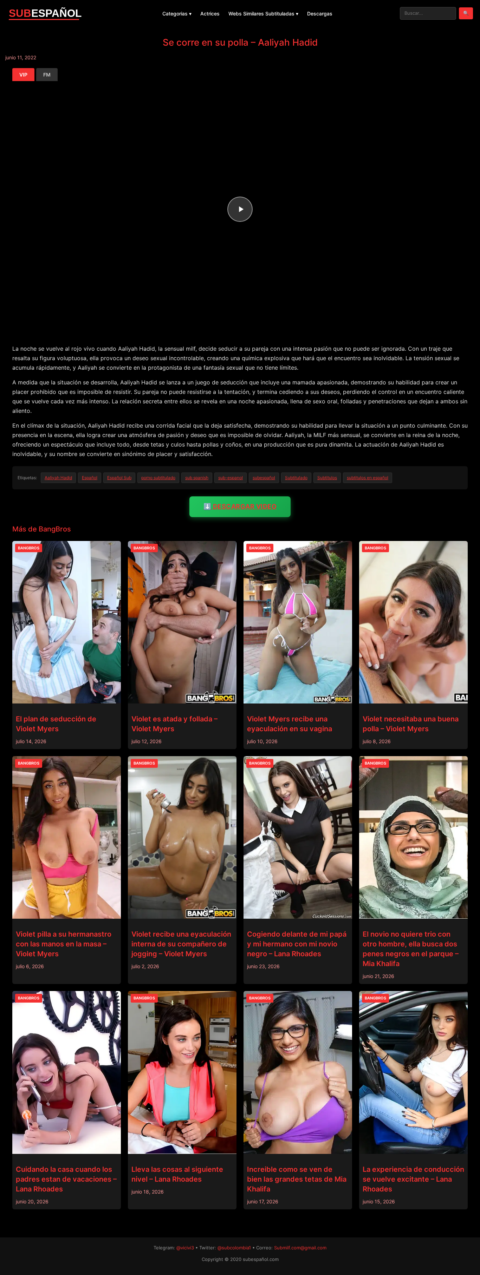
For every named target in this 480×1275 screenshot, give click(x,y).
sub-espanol (230, 477)
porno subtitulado (158, 477)
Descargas (319, 13)
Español (89, 477)
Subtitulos (327, 477)
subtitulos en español (367, 477)
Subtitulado (296, 477)
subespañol (264, 477)
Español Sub (119, 477)
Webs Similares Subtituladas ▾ (263, 13)
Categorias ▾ (177, 13)
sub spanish (196, 477)
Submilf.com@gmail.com (300, 1247)
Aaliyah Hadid (58, 477)
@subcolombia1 (234, 1247)
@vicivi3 (185, 1247)
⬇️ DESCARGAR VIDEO (240, 506)
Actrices (210, 13)
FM (47, 75)
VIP (23, 75)
